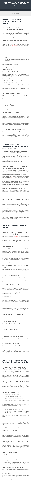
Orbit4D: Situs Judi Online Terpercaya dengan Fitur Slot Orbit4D (12, 21)
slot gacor (12, 177)
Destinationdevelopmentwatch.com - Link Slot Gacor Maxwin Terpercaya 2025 (15, 4)
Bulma (11, 148)
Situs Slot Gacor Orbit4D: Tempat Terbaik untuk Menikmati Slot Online (15, 361)
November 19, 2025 (5, 148)
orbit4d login (14, 45)
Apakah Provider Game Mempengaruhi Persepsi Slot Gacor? (15, 146)
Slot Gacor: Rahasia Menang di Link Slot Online (14, 226)
